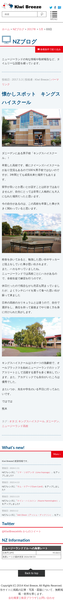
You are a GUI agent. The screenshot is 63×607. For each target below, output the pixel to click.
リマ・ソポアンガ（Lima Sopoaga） (34, 472)
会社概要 (13, 598)
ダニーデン (52, 421)
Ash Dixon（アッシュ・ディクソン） (34, 515)
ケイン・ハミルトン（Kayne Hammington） (38, 501)
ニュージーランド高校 (15, 426)
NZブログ (18, 29)
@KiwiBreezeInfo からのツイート (21, 531)
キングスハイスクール (31, 421)
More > (57, 454)
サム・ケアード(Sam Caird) (30, 486)
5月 (41, 29)
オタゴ (13, 421)
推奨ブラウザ (29, 598)
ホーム (6, 29)
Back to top (31, 573)
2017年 (31, 29)
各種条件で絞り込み (50, 49)
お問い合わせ (47, 598)
